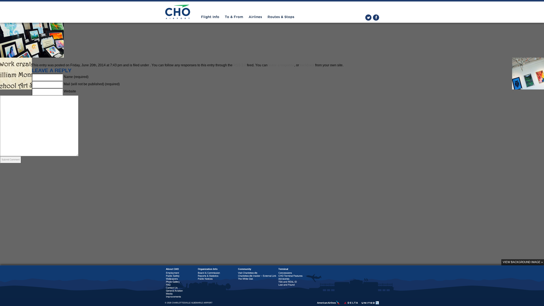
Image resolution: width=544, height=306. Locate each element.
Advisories (283, 279)
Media (169, 294)
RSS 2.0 (239, 65)
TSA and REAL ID (287, 282)
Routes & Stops (281, 17)
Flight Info (210, 17)
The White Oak (245, 279)
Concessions (285, 273)
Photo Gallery (173, 282)
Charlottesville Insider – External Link (257, 276)
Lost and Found (286, 285)
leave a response (281, 65)
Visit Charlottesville (247, 273)
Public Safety (173, 276)
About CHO (172, 269)
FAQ (168, 285)
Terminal (283, 269)
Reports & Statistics (208, 276)
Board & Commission (209, 273)
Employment (172, 273)
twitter (368, 17)
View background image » (523, 262)
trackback (307, 65)
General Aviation (174, 291)
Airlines (255, 17)
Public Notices (205, 279)
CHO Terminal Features (290, 276)
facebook (376, 17)
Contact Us (172, 288)
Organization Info (208, 269)
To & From (234, 17)
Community (244, 269)
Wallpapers (172, 279)
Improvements (173, 297)
